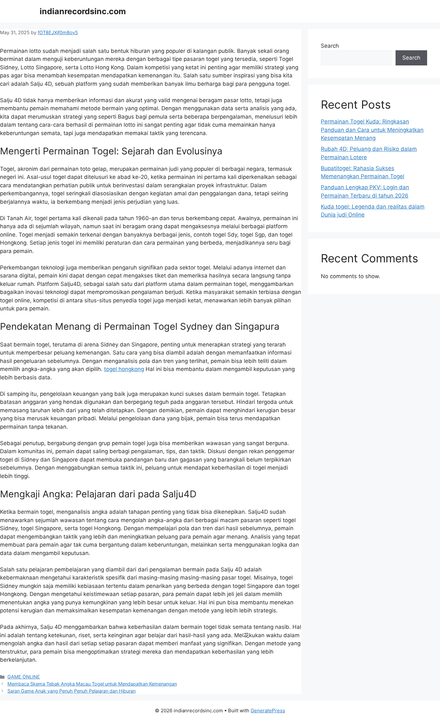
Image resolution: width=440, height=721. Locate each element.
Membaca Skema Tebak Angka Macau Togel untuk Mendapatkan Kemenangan (92, 684)
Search (330, 46)
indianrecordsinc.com (83, 11)
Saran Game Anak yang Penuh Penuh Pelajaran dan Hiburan (71, 691)
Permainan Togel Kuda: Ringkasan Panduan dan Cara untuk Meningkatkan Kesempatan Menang (372, 129)
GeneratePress (268, 710)
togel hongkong (124, 369)
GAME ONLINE (23, 676)
